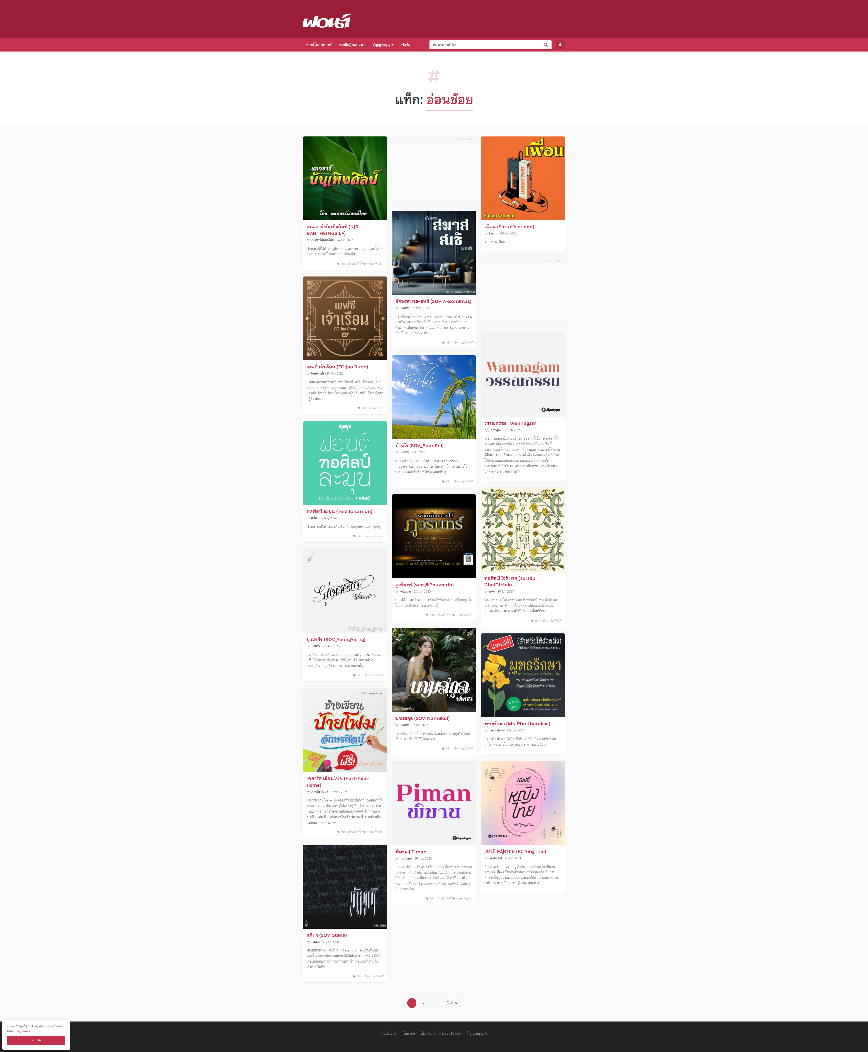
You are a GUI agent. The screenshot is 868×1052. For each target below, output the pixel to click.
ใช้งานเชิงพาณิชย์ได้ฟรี (370, 536)
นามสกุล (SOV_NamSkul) (422, 718)
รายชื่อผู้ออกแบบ (352, 44)
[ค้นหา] (546, 44)
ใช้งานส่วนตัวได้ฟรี (351, 264)
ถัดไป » (451, 1003)
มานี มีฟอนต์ (496, 730)
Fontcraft (317, 373)
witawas (405, 591)
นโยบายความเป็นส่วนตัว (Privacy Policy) (431, 1033)
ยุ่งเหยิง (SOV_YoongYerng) (336, 639)
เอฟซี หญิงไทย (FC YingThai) (515, 851)
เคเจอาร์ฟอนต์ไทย (322, 240)
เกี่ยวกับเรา (389, 1033)
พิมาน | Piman (411, 852)
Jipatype (405, 858)
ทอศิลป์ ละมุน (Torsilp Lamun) (340, 511)
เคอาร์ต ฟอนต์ (319, 792)
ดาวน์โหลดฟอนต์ (319, 44)
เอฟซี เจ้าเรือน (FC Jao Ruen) (337, 367)
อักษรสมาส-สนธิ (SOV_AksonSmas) (433, 301)
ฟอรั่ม (405, 44)
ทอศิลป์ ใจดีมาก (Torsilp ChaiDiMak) (509, 581)
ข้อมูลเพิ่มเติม (24, 1031)
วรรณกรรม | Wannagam (510, 423)
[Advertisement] (483, 18)
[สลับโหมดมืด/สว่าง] (560, 44)
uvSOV (315, 646)
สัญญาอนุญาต (383, 44)
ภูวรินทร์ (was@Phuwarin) (424, 585)
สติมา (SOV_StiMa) (327, 935)
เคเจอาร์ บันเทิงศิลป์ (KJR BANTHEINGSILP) (333, 230)
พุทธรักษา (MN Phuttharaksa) (517, 724)
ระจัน (314, 518)
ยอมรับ (36, 1040)
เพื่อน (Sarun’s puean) (509, 227)
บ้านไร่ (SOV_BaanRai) (419, 446)
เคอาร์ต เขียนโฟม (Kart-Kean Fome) (338, 782)
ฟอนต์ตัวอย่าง (375, 264)
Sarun (493, 233)
